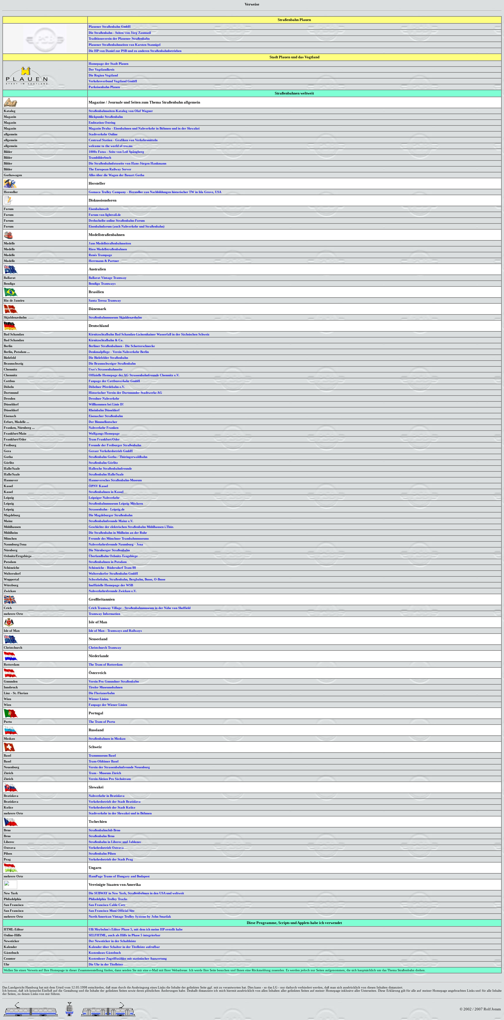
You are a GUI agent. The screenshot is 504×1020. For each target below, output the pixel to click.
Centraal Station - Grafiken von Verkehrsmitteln (123, 140)
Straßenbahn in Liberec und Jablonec (115, 842)
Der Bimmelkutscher (103, 422)
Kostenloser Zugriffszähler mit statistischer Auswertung (128, 958)
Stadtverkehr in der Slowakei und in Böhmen (120, 813)
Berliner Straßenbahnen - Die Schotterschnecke (122, 346)
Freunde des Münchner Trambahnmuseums (119, 538)
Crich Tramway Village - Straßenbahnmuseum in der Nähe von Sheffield (139, 608)
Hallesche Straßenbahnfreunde (110, 468)
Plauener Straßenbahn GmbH (110, 26)
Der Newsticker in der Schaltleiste (112, 941)
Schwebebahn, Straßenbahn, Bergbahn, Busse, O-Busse (127, 579)
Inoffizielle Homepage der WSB (111, 585)
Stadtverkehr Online (103, 134)
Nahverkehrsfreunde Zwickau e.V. (112, 591)
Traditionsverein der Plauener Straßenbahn (119, 38)
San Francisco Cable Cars (107, 905)
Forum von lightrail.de (105, 214)
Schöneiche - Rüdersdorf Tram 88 (112, 567)
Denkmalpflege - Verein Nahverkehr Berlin (119, 352)
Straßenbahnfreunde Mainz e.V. (111, 521)
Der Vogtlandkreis (101, 69)
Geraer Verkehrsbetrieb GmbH (111, 451)
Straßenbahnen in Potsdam (108, 562)
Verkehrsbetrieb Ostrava (106, 847)
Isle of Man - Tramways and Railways (115, 630)
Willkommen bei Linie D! (106, 404)
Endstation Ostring (102, 122)
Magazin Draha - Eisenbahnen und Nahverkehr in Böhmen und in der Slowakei (144, 128)
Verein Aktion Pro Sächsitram (110, 779)
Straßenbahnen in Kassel (106, 492)
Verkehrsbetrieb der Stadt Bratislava (115, 801)
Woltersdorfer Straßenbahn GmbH (113, 573)
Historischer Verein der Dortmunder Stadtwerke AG (125, 392)
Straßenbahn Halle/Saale (106, 474)
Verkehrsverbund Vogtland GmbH (113, 81)
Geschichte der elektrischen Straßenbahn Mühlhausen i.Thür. (131, 527)
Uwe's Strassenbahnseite (106, 369)
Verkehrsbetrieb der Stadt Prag (111, 859)
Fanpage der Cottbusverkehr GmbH (114, 381)
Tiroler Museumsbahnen (106, 687)
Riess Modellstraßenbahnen (108, 249)
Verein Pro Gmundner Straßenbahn (114, 681)
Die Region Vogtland (103, 75)
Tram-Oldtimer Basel (103, 761)
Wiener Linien (98, 699)
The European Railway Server (110, 169)
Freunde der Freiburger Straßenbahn (115, 445)
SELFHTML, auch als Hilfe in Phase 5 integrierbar (124, 935)
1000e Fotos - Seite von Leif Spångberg (116, 151)
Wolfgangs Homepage (104, 433)
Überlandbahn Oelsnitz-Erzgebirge (113, 556)
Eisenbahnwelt (99, 209)
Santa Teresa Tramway (105, 300)
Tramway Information (104, 613)
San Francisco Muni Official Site (111, 910)
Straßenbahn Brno (102, 836)
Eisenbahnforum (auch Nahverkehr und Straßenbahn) (126, 226)
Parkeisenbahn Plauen (104, 87)
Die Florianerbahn (102, 693)
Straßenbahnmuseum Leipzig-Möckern (116, 503)
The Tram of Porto (102, 721)
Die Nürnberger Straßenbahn (109, 550)
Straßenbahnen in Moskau (107, 738)
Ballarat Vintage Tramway (108, 277)
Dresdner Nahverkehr (104, 398)
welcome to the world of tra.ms (110, 146)
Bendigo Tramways (102, 283)
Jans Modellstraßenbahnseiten (110, 243)
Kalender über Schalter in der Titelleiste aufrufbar (124, 947)
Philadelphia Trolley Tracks (108, 899)
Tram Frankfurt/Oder (104, 439)
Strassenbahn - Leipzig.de (107, 509)
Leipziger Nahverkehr (104, 497)
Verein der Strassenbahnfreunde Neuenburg (119, 767)
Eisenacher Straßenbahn (106, 416)
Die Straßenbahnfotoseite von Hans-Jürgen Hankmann (127, 163)
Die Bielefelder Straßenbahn (108, 357)
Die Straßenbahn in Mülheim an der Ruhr (118, 532)
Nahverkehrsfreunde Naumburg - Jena (116, 544)
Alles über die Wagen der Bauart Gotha (116, 175)
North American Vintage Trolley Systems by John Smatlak (130, 916)
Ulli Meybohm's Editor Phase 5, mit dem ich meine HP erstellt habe (136, 929)
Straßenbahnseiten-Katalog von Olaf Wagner (121, 111)
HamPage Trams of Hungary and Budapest (119, 876)
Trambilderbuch (100, 157)
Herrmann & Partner (104, 261)
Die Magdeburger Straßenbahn (110, 515)
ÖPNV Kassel (98, 486)
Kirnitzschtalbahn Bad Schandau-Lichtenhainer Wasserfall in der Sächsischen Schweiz (149, 334)
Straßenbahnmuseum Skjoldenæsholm (115, 317)
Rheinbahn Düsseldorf (104, 410)
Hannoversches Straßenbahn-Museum (115, 480)
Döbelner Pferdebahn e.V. (107, 387)
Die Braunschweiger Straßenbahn (112, 363)
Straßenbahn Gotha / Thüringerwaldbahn (118, 457)
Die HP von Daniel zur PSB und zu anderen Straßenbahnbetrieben (135, 51)
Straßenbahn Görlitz (103, 462)
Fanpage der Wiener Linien (108, 704)
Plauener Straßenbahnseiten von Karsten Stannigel (124, 44)
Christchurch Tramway (105, 647)
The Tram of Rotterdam (106, 664)
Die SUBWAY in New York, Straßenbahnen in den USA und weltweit (136, 893)
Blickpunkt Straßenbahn (106, 116)
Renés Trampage (100, 255)
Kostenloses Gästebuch (105, 952)
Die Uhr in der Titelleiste (106, 964)
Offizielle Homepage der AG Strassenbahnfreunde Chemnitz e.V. (134, 375)
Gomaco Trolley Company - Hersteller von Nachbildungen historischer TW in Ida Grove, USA (155, 192)
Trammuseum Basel (102, 755)
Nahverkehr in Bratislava (107, 795)
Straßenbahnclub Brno (104, 830)
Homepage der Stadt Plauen (108, 63)
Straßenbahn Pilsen (102, 853)
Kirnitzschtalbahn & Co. (106, 340)
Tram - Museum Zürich (105, 773)
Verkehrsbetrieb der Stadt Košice (112, 807)
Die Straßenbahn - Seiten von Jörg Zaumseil (120, 32)
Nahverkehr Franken (103, 427)
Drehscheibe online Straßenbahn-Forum (117, 220)
